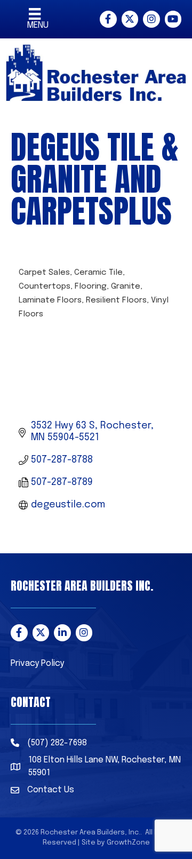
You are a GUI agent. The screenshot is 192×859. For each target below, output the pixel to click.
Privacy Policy (37, 663)
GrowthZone (128, 842)
